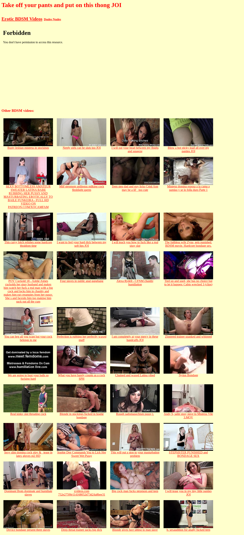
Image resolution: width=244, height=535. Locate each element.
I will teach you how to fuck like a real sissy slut (135, 244)
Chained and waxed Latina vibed (135, 375)
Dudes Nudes (52, 19)
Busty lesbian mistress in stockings (28, 147)
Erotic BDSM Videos (22, 18)
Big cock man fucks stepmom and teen (135, 491)
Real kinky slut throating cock (28, 414)
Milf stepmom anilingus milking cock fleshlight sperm (81, 188)
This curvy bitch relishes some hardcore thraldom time (28, 244)
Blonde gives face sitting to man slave (135, 529)
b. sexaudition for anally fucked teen (188, 529)
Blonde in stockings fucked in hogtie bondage (82, 415)
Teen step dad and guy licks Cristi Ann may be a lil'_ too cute (135, 188)
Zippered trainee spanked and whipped (188, 336)
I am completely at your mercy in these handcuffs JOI (135, 338)
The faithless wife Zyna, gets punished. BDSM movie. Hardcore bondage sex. (188, 244)
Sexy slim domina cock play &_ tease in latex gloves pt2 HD (28, 454)
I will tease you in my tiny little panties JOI (188, 492)
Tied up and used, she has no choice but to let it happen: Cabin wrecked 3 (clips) (188, 282)
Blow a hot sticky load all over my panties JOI (188, 149)
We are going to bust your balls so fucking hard (28, 377)
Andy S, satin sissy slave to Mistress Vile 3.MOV (188, 415)
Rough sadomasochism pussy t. (135, 414)
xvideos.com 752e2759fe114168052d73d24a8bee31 (81, 492)
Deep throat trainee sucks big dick (81, 529)
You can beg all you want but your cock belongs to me (28, 338)
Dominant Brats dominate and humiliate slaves (28, 492)
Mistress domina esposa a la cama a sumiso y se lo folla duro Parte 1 (188, 188)
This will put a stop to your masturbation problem (135, 454)
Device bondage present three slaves (28, 529)
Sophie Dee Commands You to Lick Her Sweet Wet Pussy (81, 454)
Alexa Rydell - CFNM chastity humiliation (134, 282)
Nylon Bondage (188, 375)
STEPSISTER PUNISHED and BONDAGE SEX (188, 454)
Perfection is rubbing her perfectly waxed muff (81, 338)
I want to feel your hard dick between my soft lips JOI (81, 244)
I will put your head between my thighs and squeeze (135, 149)
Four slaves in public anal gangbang (81, 281)
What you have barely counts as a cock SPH (81, 377)
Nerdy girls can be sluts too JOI (82, 147)
